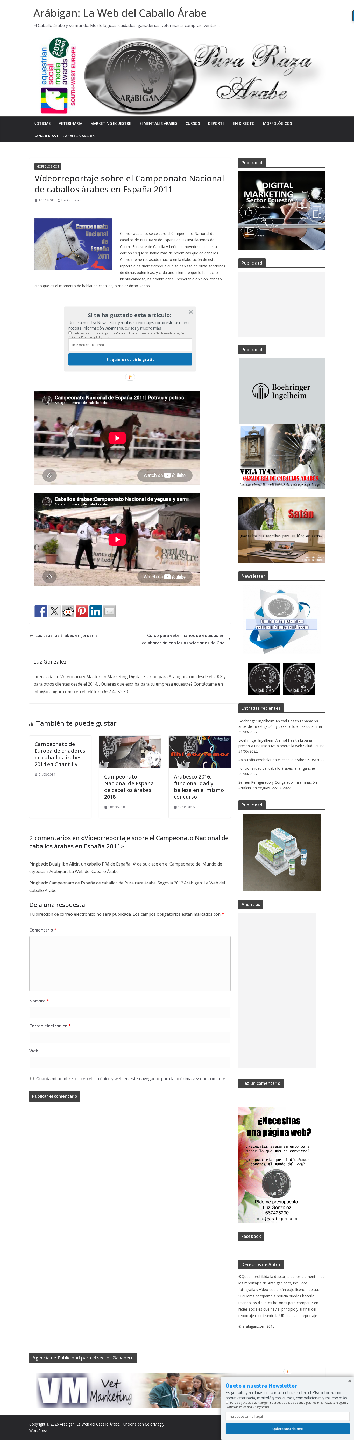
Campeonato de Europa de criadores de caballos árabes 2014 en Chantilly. (59, 754)
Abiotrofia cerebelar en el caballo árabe (271, 759)
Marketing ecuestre (110, 123)
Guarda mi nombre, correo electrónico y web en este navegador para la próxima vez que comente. (131, 1078)
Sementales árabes (158, 123)
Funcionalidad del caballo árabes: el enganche (276, 768)
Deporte (216, 123)
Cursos (193, 123)
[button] (129, 315)
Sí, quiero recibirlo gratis (130, 359)
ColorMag (153, 1424)
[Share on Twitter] (54, 611)
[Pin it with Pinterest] (82, 611)
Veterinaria (70, 123)
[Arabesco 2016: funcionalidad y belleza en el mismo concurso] (200, 739)
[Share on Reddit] (68, 611)
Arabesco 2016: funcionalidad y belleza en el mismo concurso (199, 786)
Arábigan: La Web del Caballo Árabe (120, 13)
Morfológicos (277, 123)
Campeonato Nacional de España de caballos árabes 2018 (129, 786)
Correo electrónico (50, 1026)
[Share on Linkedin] (95, 611)
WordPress (38, 1430)
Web (33, 1051)
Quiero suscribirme (287, 1428)
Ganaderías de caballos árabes (64, 135)
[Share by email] (109, 611)
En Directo (244, 123)
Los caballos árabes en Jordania (67, 635)
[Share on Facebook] (40, 611)
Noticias (42, 123)
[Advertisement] (281, 304)
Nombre (39, 1001)
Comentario (42, 930)
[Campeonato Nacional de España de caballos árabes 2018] (130, 739)
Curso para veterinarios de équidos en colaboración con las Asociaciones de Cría (183, 639)
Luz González (71, 200)
